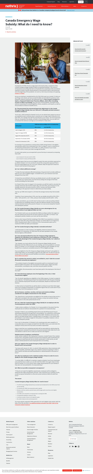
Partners (29, 452)
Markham (50, 444)
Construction (9, 442)
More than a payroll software (12, 427)
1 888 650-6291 (76, 431)
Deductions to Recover (32, 436)
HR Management (10, 458)
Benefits (8, 461)
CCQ (7, 445)
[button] (86, 470)
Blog (59, 1)
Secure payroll (9, 434)
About (74, 6)
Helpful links (51, 458)
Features (8, 429)
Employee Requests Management (31, 439)
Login (81, 2)
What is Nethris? (30, 457)
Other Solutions (65, 6)
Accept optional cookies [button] (67, 470)
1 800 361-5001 (78, 432)
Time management (31, 424)
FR (86, 2)
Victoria (49, 446)
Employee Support (51, 1)
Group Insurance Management (30, 432)
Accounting (8, 439)
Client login (73, 439)
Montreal (50, 433)
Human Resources (52, 6)
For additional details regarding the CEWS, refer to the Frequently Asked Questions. (36, 404)
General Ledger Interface (32, 429)
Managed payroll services (11, 451)
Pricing (7, 432)
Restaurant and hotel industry (11, 448)
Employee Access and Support (52, 430)
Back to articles (11, 32)
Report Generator (31, 427)
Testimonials (30, 449)
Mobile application (10, 437)
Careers (28, 454)
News (28, 447)
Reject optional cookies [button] (77, 470)
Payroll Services (39, 6)
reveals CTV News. (19, 93)
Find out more (70, 10)
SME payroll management (12, 424)
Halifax (49, 436)
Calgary (49, 438)
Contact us (50, 424)
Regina (49, 441)
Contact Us (83, 6)
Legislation (71, 1)
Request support (51, 427)
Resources (64, 1)
